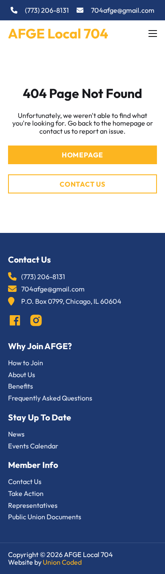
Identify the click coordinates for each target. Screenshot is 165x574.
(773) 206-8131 (47, 10)
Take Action (26, 494)
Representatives (33, 505)
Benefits (20, 386)
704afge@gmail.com (122, 10)
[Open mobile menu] (152, 33)
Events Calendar (33, 446)
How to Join (25, 363)
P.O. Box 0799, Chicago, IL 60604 (71, 301)
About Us (21, 375)
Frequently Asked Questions (50, 398)
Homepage (82, 155)
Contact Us (82, 184)
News (16, 434)
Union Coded (62, 562)
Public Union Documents (44, 517)
